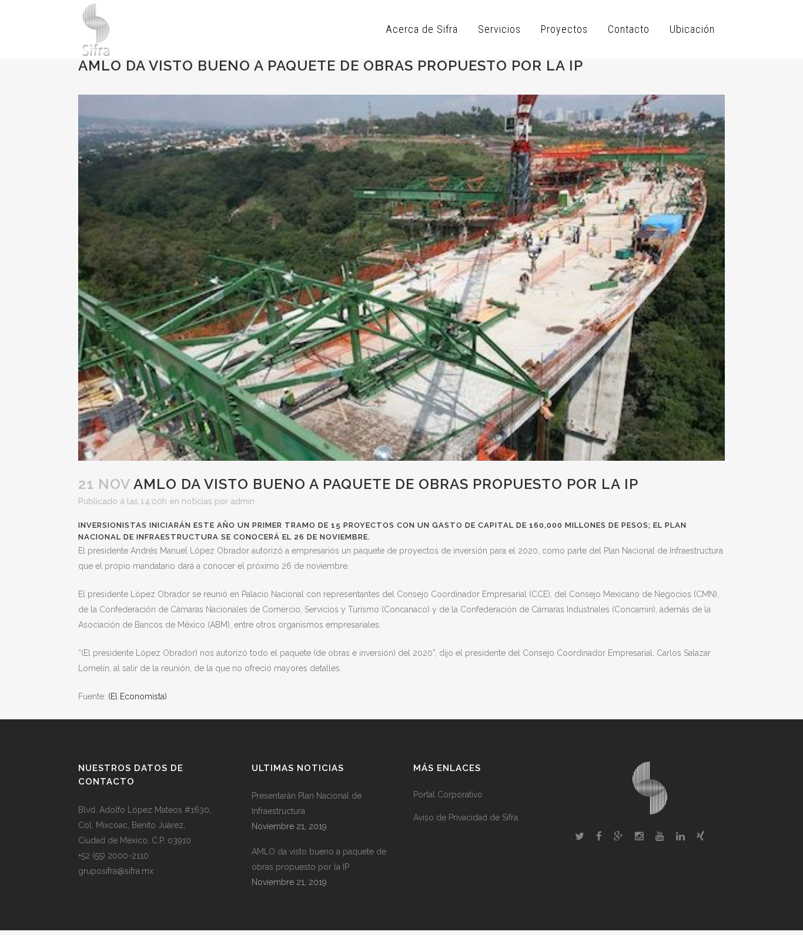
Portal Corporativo (448, 794)
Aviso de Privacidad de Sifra (465, 817)
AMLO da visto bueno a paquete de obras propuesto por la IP (319, 859)
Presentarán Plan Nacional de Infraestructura (307, 803)
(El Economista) (137, 696)
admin (242, 501)
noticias (197, 501)
